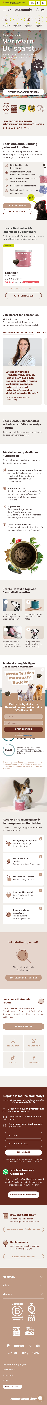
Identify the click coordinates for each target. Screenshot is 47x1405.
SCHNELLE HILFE (23, 1026)
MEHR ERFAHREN (17, 212)
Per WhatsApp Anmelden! (23, 1194)
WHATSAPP (34, 1046)
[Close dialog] (42, 669)
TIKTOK (13, 1062)
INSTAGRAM (13, 1046)
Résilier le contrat (12, 1387)
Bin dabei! (23, 1152)
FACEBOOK (34, 1062)
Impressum (8, 1375)
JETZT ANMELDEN (23, 729)
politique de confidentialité (28, 1161)
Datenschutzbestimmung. (27, 735)
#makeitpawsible (23, 1398)
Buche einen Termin (23, 1256)
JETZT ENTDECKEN (17, 206)
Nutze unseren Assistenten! (23, 1229)
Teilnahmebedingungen (14, 1364)
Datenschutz (9, 1369)
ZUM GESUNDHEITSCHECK (23, 978)
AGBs (5, 1380)
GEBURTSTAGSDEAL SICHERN (23, 92)
